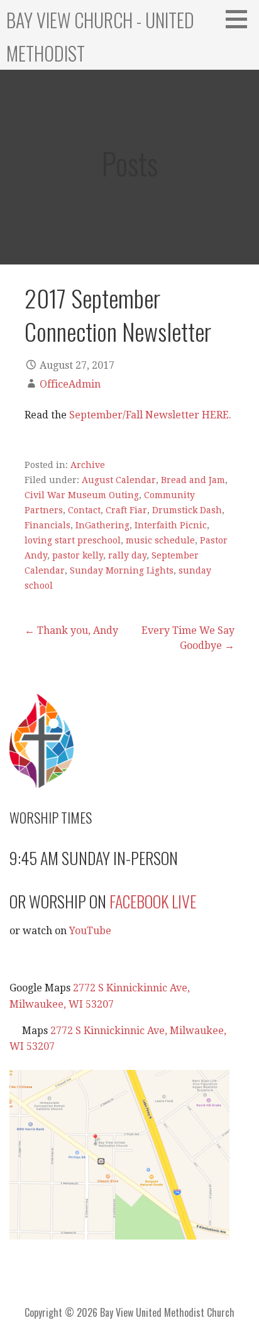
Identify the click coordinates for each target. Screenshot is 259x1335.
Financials (47, 525)
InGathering (102, 525)
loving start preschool (73, 540)
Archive (87, 465)
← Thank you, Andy (71, 630)
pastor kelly (77, 555)
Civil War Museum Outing (82, 495)
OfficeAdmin (70, 384)
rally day (127, 555)
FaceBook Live (152, 901)
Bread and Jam (193, 480)
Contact (84, 510)
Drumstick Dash (187, 510)
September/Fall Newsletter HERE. (150, 415)
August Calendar (119, 480)
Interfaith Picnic (171, 525)
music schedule (160, 540)
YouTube (90, 931)
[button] (241, 19)
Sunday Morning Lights (122, 570)
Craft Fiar (126, 510)
